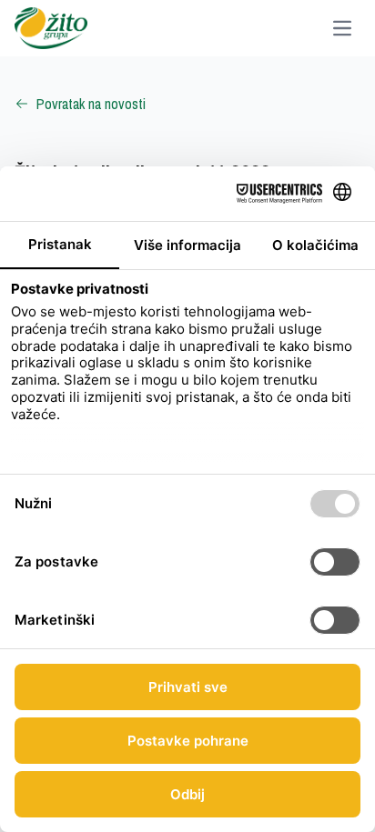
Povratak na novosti (91, 104)
